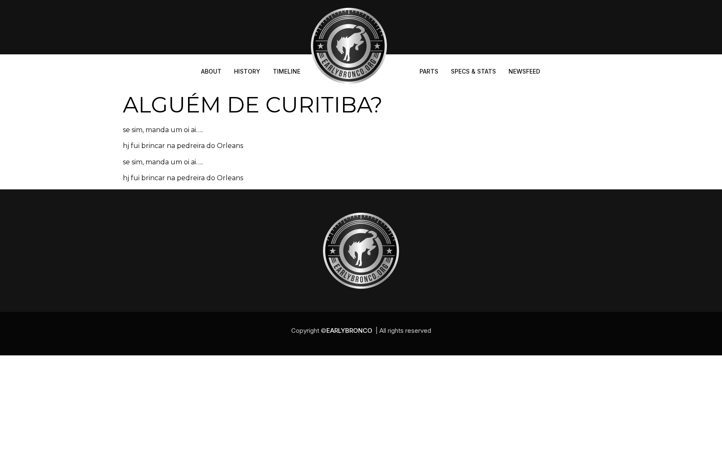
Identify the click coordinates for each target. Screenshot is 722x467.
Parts (428, 71)
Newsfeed (524, 71)
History (247, 71)
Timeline (286, 71)
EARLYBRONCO (349, 330)
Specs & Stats (473, 71)
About (211, 71)
